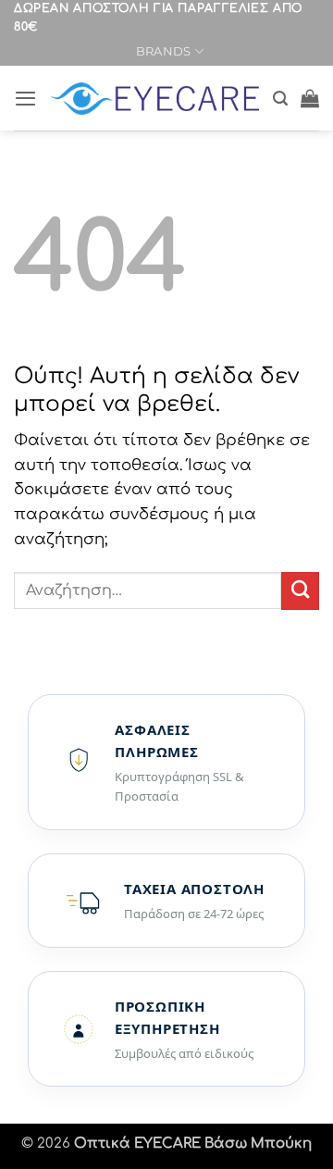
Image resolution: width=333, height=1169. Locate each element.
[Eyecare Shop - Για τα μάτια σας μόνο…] (155, 98)
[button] (25, 98)
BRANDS (163, 51)
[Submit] (300, 591)
